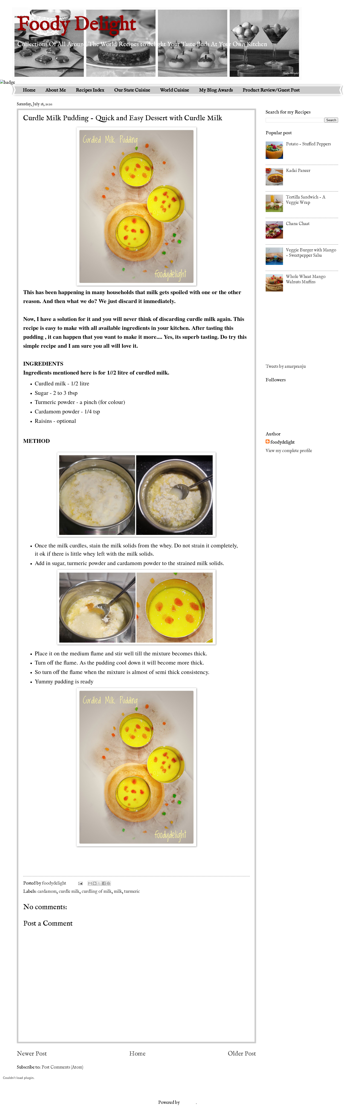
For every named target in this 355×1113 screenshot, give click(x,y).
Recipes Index (90, 90)
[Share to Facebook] (103, 883)
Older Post (242, 1054)
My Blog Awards (216, 90)
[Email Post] (80, 883)
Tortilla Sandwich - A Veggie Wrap (305, 200)
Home (29, 90)
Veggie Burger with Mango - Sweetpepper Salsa (311, 252)
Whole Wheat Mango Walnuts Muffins (306, 279)
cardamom (47, 891)
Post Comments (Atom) (62, 1067)
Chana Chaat (298, 224)
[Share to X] (99, 883)
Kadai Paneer (298, 171)
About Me (55, 90)
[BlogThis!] (94, 883)
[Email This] (90, 883)
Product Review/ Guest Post (271, 90)
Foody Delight (76, 25)
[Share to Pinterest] (108, 883)
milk (118, 891)
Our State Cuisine (132, 90)
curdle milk (69, 891)
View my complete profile (289, 451)
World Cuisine (174, 90)
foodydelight (54, 883)
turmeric (132, 891)
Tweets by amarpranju (286, 366)
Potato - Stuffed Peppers (308, 144)
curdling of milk (97, 891)
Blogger (188, 1103)
